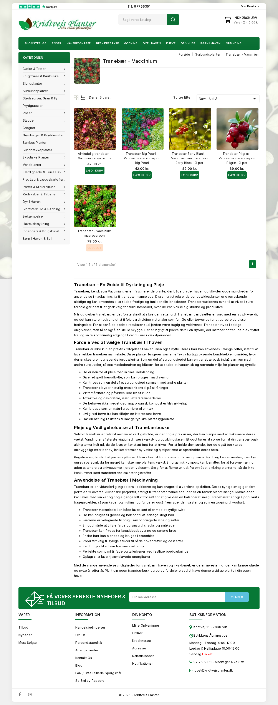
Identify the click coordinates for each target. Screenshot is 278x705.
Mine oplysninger (145, 625)
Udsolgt (95, 247)
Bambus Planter (34, 142)
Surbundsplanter (35, 91)
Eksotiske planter (36, 157)
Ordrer (137, 633)
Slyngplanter (32, 83)
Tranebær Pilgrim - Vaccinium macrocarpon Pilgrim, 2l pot (237, 158)
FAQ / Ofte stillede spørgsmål (98, 673)
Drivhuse (188, 43)
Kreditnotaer (141, 640)
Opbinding (234, 43)
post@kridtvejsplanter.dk (214, 670)
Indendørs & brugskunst (41, 231)
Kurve (171, 43)
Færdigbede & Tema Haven (44, 172)
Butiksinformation (208, 615)
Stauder (29, 120)
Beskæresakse (107, 43)
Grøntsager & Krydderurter (43, 135)
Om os (80, 635)
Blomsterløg (36, 43)
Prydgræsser (33, 105)
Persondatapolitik (88, 642)
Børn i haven (210, 43)
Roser (56, 43)
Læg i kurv (94, 170)
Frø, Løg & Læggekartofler (43, 179)
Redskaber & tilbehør (40, 194)
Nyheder (25, 635)
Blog (78, 665)
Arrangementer (86, 650)
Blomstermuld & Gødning (41, 209)
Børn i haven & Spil (37, 238)
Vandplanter (32, 165)
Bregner (29, 128)
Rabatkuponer (143, 656)
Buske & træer (34, 69)
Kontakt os (83, 658)
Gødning (131, 43)
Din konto (142, 615)
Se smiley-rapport (89, 680)
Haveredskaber (79, 43)
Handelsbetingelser (90, 627)
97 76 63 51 (202, 662)
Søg (173, 19)
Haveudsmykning (36, 224)
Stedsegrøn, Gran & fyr (41, 98)
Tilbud (23, 627)
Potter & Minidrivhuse (39, 187)
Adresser (139, 648)
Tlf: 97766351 (139, 6)
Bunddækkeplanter (37, 150)
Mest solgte (27, 642)
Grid (76, 97)
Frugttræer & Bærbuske (41, 76)
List (83, 97)
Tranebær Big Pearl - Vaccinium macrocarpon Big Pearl (142, 158)
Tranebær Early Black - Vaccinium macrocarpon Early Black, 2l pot (189, 158)
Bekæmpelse (33, 216)
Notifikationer (142, 663)
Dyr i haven (152, 43)
